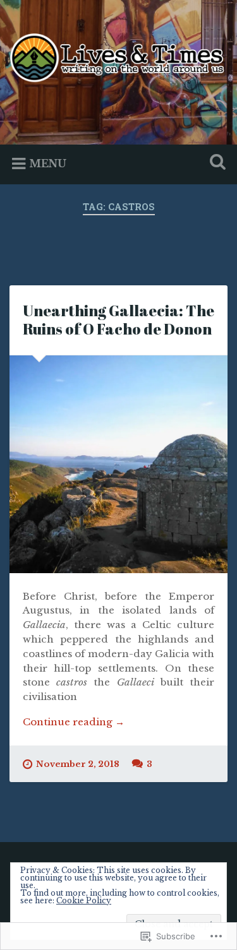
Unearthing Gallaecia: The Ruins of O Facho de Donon (118, 319)
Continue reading (74, 722)
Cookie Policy (83, 900)
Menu (47, 163)
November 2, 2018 (77, 764)
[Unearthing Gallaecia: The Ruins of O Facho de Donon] (118, 464)
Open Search (215, 163)
